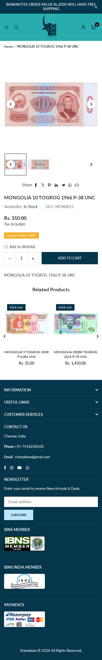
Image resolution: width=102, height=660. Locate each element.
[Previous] (11, 104)
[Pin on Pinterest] (50, 185)
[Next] (91, 104)
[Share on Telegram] (63, 185)
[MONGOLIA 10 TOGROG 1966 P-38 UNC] (15, 164)
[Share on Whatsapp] (70, 185)
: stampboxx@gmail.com (31, 457)
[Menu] (6, 27)
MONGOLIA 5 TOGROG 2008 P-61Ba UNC (26, 354)
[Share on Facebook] (36, 185)
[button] (93, 27)
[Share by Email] (77, 185)
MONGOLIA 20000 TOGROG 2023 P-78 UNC (75, 354)
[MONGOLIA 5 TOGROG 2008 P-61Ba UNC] (26, 323)
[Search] (16, 27)
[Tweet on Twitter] (43, 185)
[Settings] (83, 27)
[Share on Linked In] (56, 185)
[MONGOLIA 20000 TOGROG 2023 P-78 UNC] (75, 323)
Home (8, 46)
